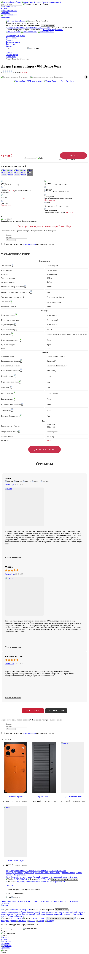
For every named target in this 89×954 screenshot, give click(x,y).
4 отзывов (24, 72)
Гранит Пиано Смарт (73, 796)
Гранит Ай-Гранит (15, 797)
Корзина (4, 9)
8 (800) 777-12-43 (43, 879)
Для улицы (52, 871)
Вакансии (65, 877)
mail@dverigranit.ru (22, 882)
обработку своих (29, 244)
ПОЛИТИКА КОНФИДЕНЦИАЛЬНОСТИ (18, 901)
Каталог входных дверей (15, 36)
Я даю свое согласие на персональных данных (28, 244)
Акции (8, 873)
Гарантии (9, 40)
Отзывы (14, 877)
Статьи (46, 873)
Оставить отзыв (56, 711)
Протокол (69, 212)
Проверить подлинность (53, 30)
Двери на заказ (11, 38)
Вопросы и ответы (24, 877)
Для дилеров (11, 44)
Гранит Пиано (44, 796)
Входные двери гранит (15, 871)
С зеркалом (61, 871)
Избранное (5, 13)
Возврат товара (20, 875)
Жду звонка (10, 240)
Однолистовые (30, 871)
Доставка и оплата (13, 42)
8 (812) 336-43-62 (21, 879)
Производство (44, 877)
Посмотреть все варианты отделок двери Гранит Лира (44, 226)
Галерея (36, 877)
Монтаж (79, 873)
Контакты (9, 46)
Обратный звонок (48, 25)
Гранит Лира (9, 485)
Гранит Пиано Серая (15, 860)
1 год (49, 440)
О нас (8, 877)
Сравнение (5, 17)
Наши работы (54, 873)
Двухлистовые (42, 871)
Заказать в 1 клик (21, 801)
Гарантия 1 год (6, 205)
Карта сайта (10, 885)
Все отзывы (32, 711)
